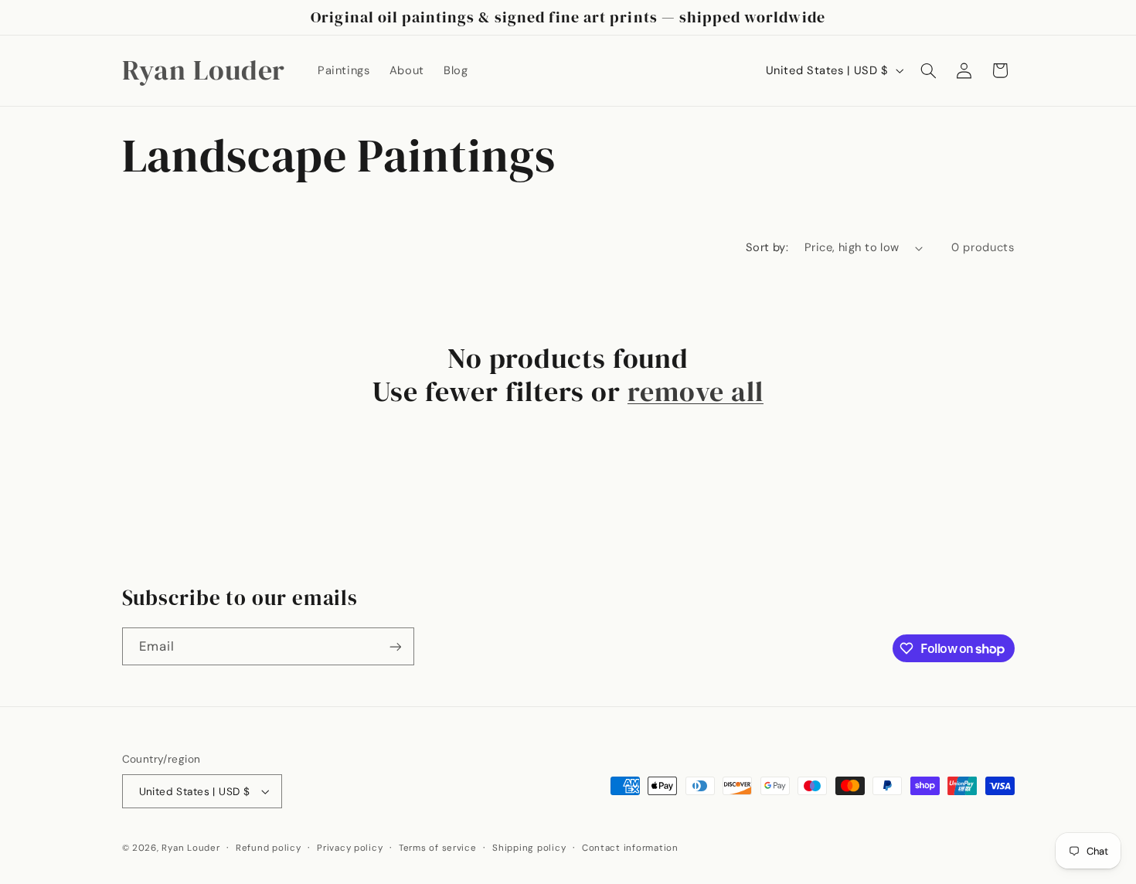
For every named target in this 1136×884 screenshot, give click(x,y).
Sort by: (767, 247)
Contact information (630, 848)
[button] (928, 70)
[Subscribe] (395, 646)
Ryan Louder (190, 848)
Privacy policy (350, 848)
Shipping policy (529, 848)
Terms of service (438, 848)
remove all (696, 392)
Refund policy (268, 848)
